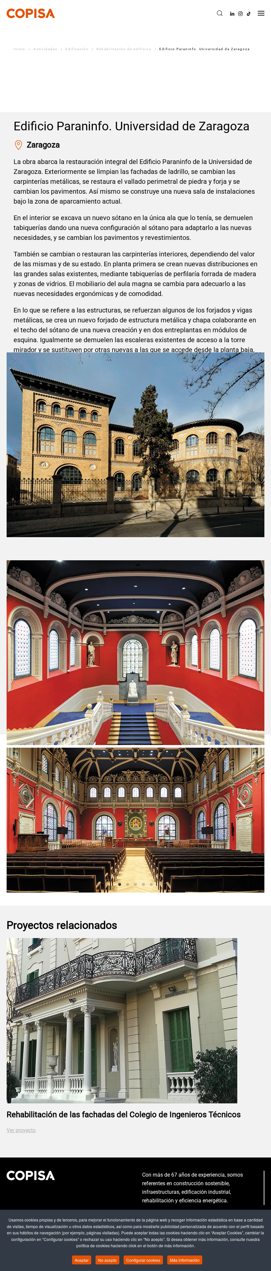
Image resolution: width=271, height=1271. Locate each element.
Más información (185, 1260)
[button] (219, 13)
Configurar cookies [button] (143, 1260)
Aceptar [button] (82, 1260)
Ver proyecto (21, 1130)
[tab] (119, 884)
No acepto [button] (107, 1260)
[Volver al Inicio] (31, 13)
